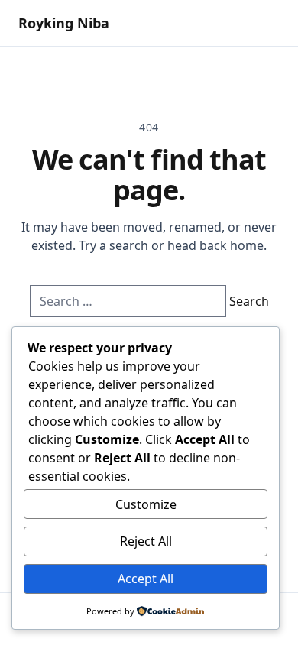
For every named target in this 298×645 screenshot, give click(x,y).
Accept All (145, 578)
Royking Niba (63, 23)
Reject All (146, 541)
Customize (146, 504)
